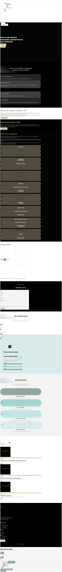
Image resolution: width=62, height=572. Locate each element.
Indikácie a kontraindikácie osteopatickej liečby (10, 478)
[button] (14, 1)
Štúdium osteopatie (7, 3)
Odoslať (2, 308)
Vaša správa (2, 300)
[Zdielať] (8, 569)
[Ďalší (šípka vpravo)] (4, 571)
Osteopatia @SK (2, 476)
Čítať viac (1, 463)
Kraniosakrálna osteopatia (21, 176)
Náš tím (7, 6)
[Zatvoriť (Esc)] (11, 569)
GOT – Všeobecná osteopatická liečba (20, 230)
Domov (5, 2)
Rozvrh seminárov (9, 7)
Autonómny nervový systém (21, 179)
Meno (1, 290)
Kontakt (5, 10)
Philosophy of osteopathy (5, 495)
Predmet (1, 297)
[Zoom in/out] (1, 569)
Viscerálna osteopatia (21, 154)
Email (1, 295)
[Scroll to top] (1, 557)
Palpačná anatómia (20, 172)
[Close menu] (0, 559)
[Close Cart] (2, 553)
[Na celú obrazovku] (4, 569)
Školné (7, 5)
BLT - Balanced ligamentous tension (21, 195)
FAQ (4, 9)
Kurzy (5, 8)
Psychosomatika (20, 198)
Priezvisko (1, 292)
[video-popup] (9, 346)
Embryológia (21, 150)
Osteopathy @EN (2, 459)
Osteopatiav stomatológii (21, 168)
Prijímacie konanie (9, 4)
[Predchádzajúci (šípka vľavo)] (1, 571)
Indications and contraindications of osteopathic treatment (13, 460)
